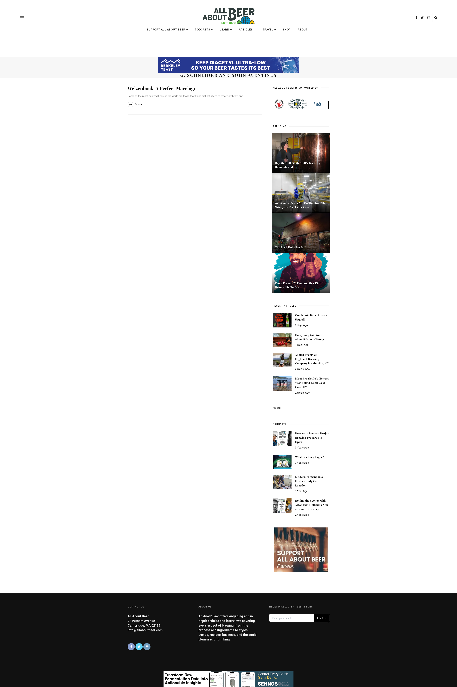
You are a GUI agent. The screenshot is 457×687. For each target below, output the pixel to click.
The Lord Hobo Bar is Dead (293, 247)
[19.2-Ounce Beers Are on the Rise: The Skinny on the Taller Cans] (301, 192)
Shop (287, 29)
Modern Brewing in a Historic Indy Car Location (309, 481)
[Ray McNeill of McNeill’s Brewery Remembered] (301, 152)
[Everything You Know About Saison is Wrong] (282, 340)
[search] (436, 17)
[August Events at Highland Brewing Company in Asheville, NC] (282, 359)
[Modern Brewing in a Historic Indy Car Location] (282, 481)
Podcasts (202, 29)
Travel (267, 29)
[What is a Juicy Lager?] (282, 462)
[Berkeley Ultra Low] (228, 64)
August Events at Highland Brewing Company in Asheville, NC (312, 359)
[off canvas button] (22, 18)
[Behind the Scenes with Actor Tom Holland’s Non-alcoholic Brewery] (282, 505)
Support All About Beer (166, 29)
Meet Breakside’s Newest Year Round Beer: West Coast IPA (312, 383)
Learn (224, 29)
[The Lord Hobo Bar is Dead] (301, 232)
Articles (246, 29)
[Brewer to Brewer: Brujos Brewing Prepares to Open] (282, 438)
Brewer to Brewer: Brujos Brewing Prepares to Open (312, 438)
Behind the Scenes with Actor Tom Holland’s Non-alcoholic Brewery (312, 505)
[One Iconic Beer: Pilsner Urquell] (282, 320)
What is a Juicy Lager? (309, 457)
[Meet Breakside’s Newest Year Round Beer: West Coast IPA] (282, 383)
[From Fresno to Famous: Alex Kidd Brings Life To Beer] (301, 273)
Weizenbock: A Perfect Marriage (162, 88)
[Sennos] (228, 679)
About (303, 29)
